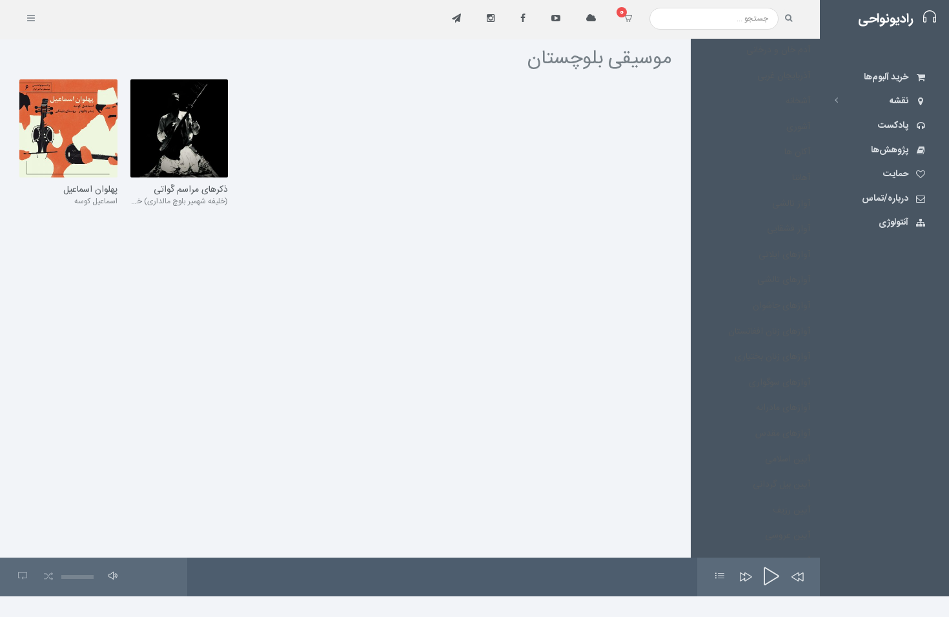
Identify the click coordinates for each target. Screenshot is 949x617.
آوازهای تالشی (783, 280)
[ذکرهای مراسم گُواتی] (179, 128)
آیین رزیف (791, 510)
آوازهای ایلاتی (784, 255)
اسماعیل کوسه (95, 201)
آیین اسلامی (787, 459)
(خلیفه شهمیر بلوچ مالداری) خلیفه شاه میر (164, 201)
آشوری (798, 127)
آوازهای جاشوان (781, 306)
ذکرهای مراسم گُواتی (191, 190)
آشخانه (798, 101)
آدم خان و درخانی (778, 50)
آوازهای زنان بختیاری (772, 357)
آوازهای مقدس (782, 433)
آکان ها (797, 152)
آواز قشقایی (788, 229)
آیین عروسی (787, 535)
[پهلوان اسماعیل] (68, 128)
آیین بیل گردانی (781, 484)
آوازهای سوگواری (779, 382)
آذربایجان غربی (783, 76)
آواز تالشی (791, 204)
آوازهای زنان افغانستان (769, 331)
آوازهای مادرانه (783, 408)
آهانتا (801, 178)
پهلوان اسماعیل (90, 190)
